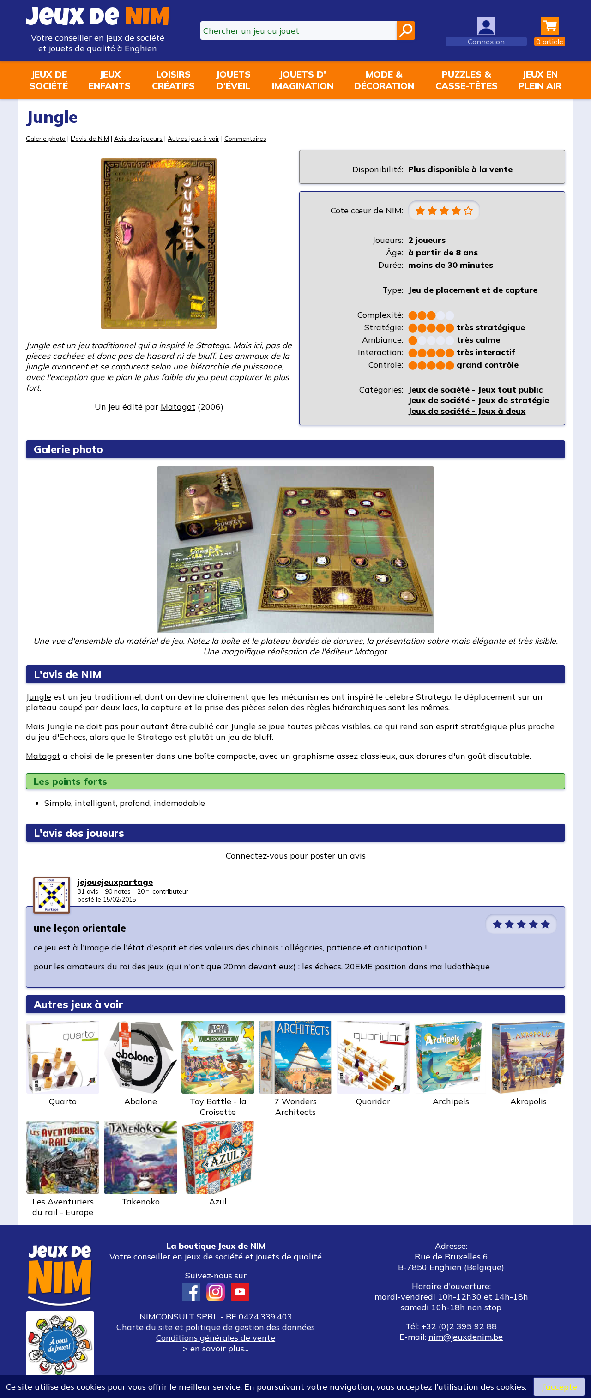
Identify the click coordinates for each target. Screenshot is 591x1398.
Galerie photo (46, 138)
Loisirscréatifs (173, 79)
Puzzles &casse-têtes (466, 79)
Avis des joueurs (138, 138)
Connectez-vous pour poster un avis (296, 855)
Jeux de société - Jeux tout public (475, 389)
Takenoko (140, 1201)
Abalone (140, 1101)
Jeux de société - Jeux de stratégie (478, 400)
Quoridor (373, 1101)
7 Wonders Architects (295, 1106)
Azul (218, 1201)
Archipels (451, 1101)
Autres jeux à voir (193, 138)
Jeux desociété (49, 79)
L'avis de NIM (90, 138)
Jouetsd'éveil (233, 79)
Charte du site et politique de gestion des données (215, 1327)
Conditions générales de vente (215, 1337)
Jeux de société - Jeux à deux (466, 410)
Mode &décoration (384, 79)
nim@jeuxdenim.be (465, 1336)
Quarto (63, 1101)
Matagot (43, 755)
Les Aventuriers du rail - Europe (63, 1206)
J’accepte (559, 1386)
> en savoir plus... (215, 1348)
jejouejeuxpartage (115, 882)
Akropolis (528, 1101)
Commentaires (245, 138)
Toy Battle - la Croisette (218, 1106)
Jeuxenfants (110, 79)
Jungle (38, 696)
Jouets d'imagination (302, 79)
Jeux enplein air (540, 79)
